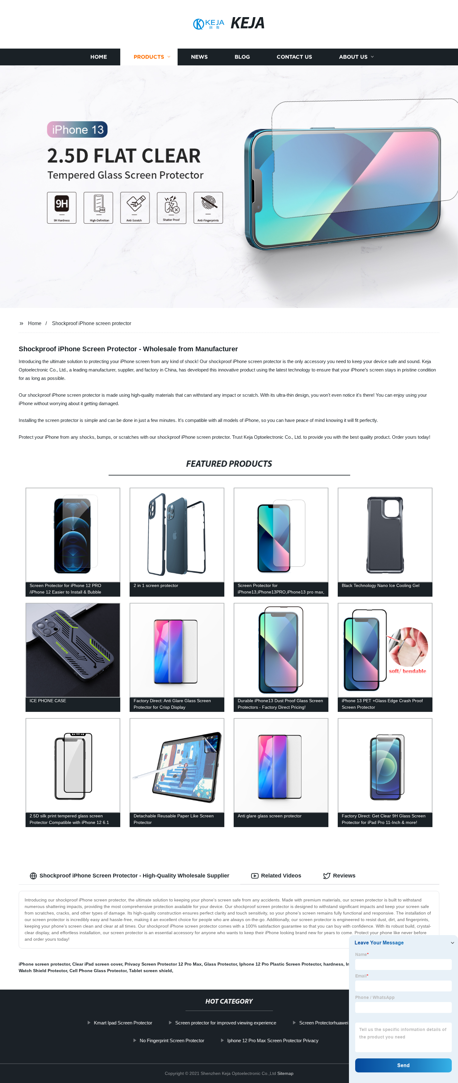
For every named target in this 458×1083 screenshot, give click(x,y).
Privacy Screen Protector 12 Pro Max (163, 964)
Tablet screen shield (150, 970)
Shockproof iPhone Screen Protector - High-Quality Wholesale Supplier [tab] (134, 876)
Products (149, 57)
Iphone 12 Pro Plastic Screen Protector (280, 964)
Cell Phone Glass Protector (97, 970)
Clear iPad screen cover (97, 964)
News (199, 57)
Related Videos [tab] (281, 876)
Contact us (294, 57)
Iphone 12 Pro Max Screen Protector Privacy (272, 1040)
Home (98, 57)
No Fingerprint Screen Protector (172, 1040)
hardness (333, 964)
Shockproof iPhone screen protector (91, 323)
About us (353, 57)
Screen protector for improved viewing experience (225, 1022)
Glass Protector (220, 964)
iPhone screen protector (44, 964)
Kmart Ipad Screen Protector (123, 1022)
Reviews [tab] (344, 876)
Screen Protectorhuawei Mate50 (332, 1022)
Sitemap (285, 1073)
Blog (242, 57)
